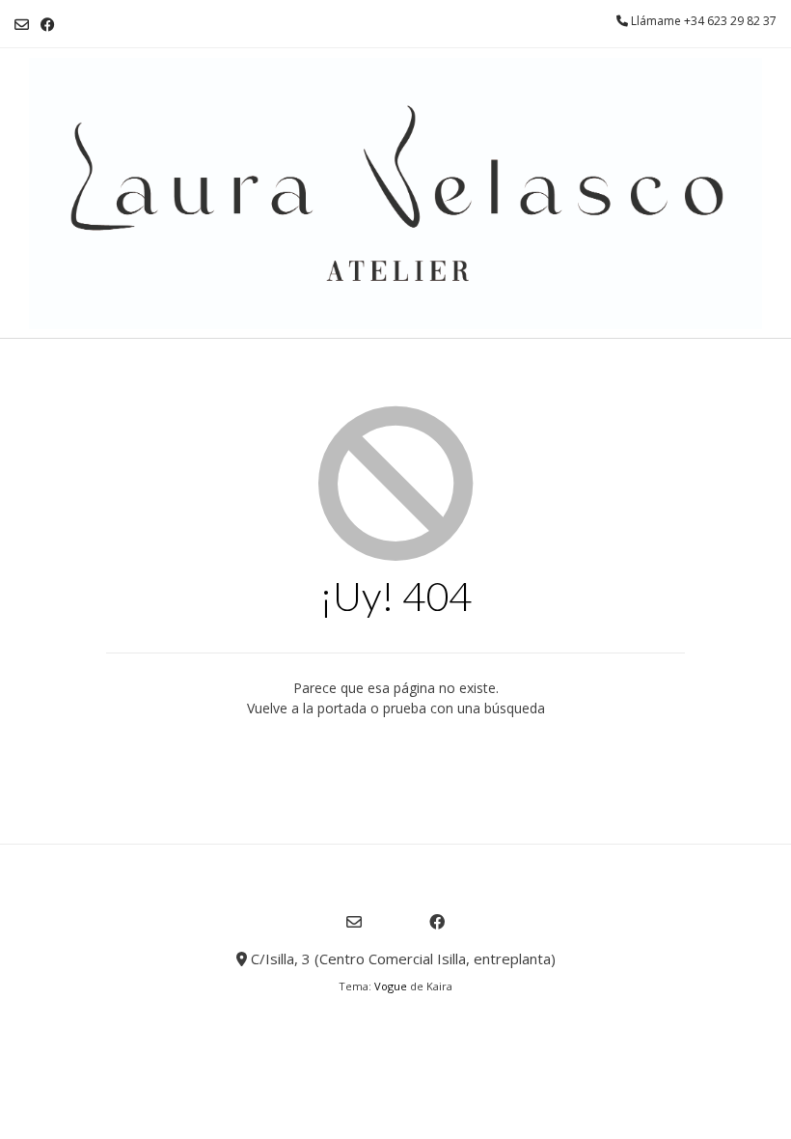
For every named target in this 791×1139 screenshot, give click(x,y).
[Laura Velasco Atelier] (395, 193)
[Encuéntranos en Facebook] (48, 25)
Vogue (390, 986)
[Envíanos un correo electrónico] (21, 25)
